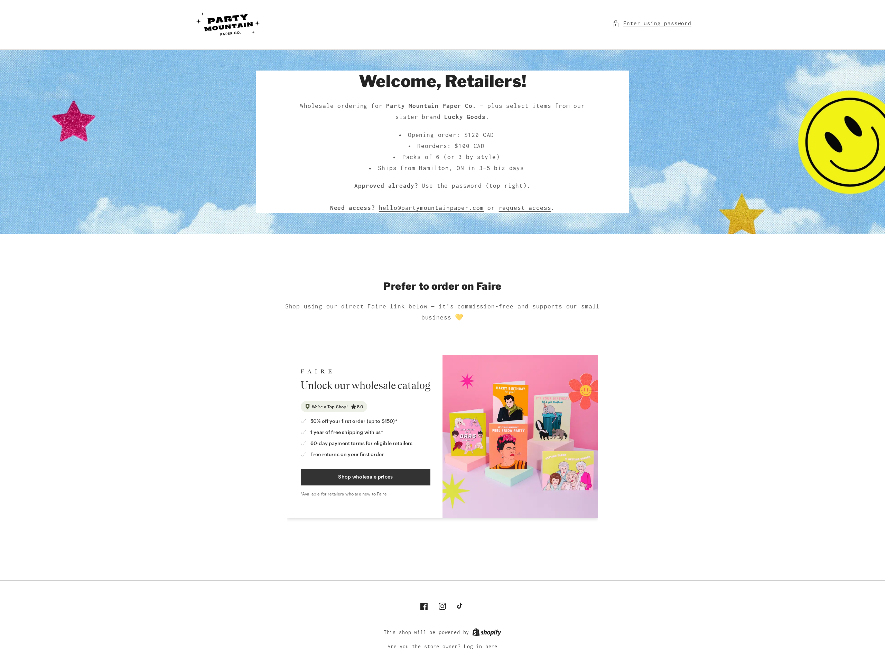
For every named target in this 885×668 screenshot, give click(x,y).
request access (525, 207)
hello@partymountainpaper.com (431, 207)
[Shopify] (486, 632)
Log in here (480, 646)
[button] (651, 23)
